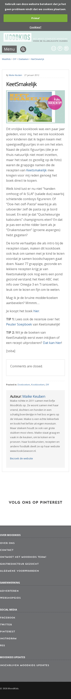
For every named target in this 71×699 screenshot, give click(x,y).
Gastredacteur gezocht (19, 564)
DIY (47, 384)
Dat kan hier (52, 343)
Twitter (6, 625)
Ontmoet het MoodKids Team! (23, 557)
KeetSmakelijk (37, 59)
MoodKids (6, 59)
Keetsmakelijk (36, 170)
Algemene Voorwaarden (19, 571)
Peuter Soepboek (19, 324)
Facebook (7, 618)
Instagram (8, 639)
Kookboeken (38, 384)
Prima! (35, 18)
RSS (2, 645)
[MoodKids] (35, 40)
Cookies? (35, 27)
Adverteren (9, 591)
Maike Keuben (15, 75)
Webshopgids (10, 598)
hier (36, 311)
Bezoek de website (21, 458)
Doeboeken (24, 384)
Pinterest (7, 632)
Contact (6, 550)
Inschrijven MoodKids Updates (24, 665)
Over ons (7, 543)
